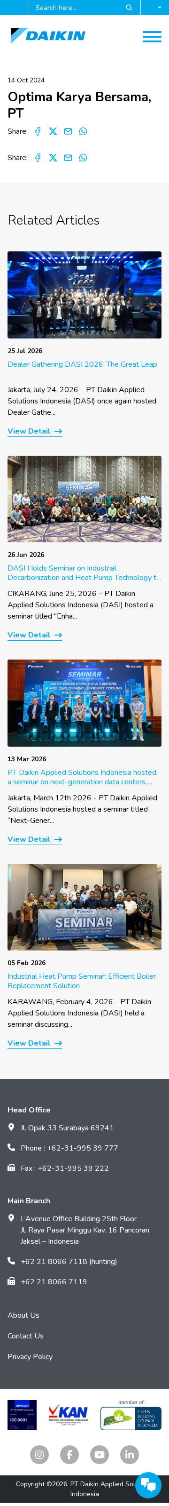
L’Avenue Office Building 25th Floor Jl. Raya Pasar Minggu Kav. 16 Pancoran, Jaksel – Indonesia (86, 1230)
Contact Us (26, 1336)
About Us (23, 1315)
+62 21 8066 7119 (54, 1282)
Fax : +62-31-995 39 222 (65, 1168)
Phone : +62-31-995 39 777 (69, 1148)
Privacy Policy (30, 1357)
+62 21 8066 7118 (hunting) (69, 1261)
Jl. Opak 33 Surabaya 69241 (67, 1128)
